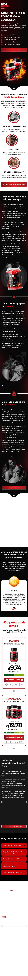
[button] (14, 845)
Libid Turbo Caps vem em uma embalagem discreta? (12, 865)
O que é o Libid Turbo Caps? (12, 845)
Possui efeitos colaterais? (11, 859)
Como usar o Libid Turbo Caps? (13, 872)
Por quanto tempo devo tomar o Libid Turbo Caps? (13, 852)
